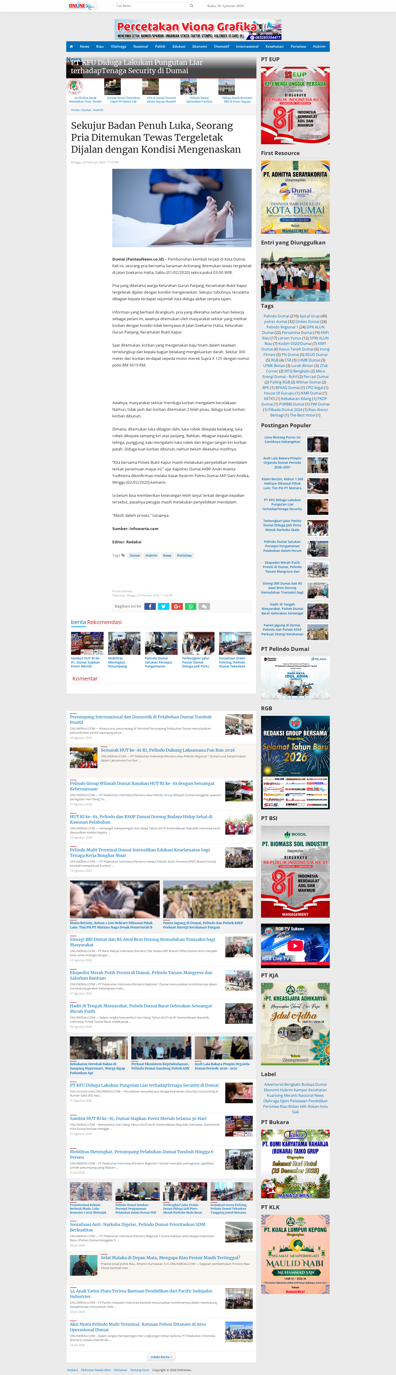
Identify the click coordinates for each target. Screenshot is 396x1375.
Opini (284, 1100)
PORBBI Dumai (291, 404)
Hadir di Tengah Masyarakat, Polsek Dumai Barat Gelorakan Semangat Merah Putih (282, 611)
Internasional (247, 46)
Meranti (290, 1095)
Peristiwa (298, 46)
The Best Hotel (302, 415)
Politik (160, 46)
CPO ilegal (314, 387)
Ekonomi (199, 46)
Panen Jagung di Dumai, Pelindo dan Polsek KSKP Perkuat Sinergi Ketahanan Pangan (203, 925)
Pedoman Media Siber (96, 1370)
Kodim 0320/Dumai (295, 343)
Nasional (140, 46)
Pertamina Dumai (297, 332)
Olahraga (118, 46)
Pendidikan (318, 1100)
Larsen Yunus (289, 338)
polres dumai (275, 321)
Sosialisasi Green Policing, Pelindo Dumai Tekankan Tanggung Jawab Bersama (229, 1208)
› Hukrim (97, 110)
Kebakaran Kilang (296, 398)
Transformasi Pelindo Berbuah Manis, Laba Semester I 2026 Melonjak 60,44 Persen (88, 1210)
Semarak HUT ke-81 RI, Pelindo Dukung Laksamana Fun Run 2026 (168, 750)
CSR (288, 360)
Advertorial (273, 1084)
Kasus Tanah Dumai (296, 349)
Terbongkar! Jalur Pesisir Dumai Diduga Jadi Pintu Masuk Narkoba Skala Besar (182, 1208)
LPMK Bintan (274, 365)
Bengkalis (292, 1084)
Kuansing (275, 1095)
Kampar (301, 1089)
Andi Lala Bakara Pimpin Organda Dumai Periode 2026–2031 (222, 1066)
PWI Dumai (320, 404)
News (84, 46)
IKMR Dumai (311, 393)
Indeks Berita (160, 1357)
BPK (265, 387)
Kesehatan (275, 46)
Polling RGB (280, 382)
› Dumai (85, 110)
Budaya (308, 1084)
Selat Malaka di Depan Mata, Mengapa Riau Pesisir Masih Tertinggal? (170, 1257)
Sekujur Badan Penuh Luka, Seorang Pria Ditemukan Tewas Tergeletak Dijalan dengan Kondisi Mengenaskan (156, 137)
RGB (274, 360)
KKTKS (269, 398)
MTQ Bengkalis (297, 371)
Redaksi (72, 1370)
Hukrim (319, 46)
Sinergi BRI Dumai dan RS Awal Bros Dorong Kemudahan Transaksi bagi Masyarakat (282, 590)
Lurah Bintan (302, 365)
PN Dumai (290, 354)
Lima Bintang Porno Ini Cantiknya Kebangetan (282, 439)
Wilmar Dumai (308, 382)
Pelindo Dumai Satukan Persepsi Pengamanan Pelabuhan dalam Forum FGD (136, 1208)
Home (75, 110)
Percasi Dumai (316, 376)
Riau (100, 46)
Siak (295, 1111)
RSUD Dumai (316, 354)
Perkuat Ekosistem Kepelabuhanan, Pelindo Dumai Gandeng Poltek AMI (160, 1066)
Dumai (135, 555)
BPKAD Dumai (287, 387)
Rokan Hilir (297, 1106)
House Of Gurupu (279, 393)
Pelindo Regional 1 (282, 327)
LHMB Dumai (308, 360)
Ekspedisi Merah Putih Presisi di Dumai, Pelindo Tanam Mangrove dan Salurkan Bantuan (282, 569)
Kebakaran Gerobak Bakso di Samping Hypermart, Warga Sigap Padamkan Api (97, 1068)
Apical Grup (310, 316)
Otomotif (221, 46)
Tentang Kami (139, 1370)
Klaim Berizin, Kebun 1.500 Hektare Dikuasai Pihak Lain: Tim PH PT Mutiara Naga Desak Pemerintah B (111, 925)
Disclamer (120, 1370)
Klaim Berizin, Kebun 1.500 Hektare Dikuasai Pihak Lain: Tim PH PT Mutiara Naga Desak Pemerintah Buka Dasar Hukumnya (282, 488)
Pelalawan (299, 1100)
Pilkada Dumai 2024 (285, 409)
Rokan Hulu (318, 1106)
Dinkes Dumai (307, 321)
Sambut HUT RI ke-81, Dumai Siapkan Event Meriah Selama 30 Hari (138, 1118)
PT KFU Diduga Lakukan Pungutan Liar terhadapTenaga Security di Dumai (137, 66)
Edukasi (179, 46)
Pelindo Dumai (276, 316)
